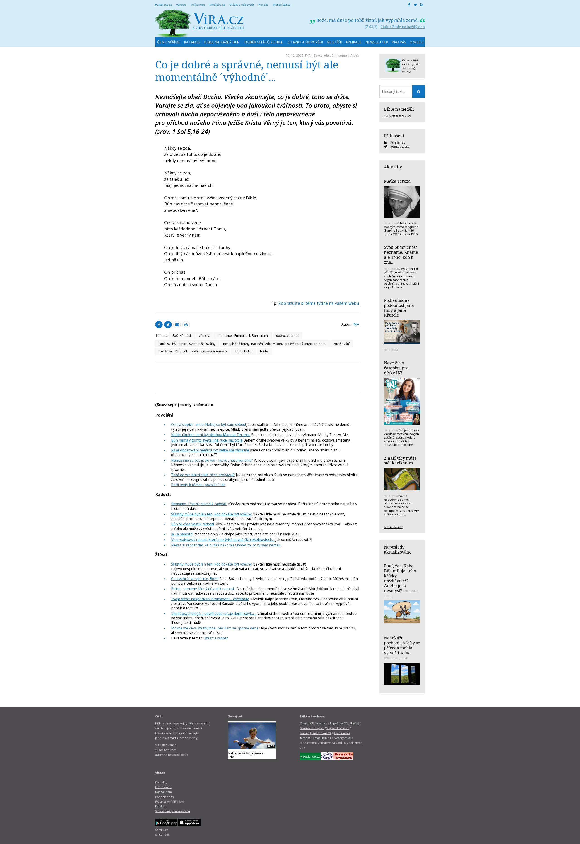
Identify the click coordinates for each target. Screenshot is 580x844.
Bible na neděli (399, 109)
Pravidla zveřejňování (169, 802)
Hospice (321, 723)
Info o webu (163, 787)
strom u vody (409, 68)
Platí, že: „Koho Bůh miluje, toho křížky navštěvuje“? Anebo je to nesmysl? (400, 578)
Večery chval (342, 738)
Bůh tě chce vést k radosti (192, 524)
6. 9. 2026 (405, 116)
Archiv (354, 55)
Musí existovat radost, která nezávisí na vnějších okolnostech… (223, 539)
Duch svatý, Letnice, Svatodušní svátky (187, 344)
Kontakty (161, 782)
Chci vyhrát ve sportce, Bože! (194, 578)
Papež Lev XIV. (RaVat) (344, 723)
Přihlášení (394, 135)
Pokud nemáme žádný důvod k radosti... (203, 588)
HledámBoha (308, 743)
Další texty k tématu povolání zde (198, 484)
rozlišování (342, 344)
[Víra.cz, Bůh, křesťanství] (199, 23)
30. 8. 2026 (391, 116)
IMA (308, 55)
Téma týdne (243, 351)
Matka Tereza (397, 181)
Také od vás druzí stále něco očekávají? (203, 474)
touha (264, 351)
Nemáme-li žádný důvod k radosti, (199, 503)
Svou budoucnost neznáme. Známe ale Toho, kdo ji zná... (401, 254)
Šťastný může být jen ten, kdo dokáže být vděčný (211, 514)
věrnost (204, 335)
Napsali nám (163, 792)
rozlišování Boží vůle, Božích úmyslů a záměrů (193, 351)
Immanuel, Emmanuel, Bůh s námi (243, 335)
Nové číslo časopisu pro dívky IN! (396, 367)
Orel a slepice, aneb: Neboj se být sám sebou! (208, 424)
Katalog (160, 806)
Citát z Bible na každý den (402, 26)
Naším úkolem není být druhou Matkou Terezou (210, 434)
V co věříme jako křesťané (172, 811)
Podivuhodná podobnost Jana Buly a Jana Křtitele (399, 308)
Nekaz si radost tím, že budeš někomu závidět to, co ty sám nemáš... (226, 545)
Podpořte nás (164, 797)
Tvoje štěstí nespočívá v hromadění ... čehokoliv (210, 598)
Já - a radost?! (182, 534)
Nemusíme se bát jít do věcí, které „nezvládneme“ (212, 460)
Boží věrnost (182, 335)
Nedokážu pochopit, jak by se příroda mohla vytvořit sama (402, 645)
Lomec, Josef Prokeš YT (315, 733)
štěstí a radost (216, 638)
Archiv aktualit (393, 527)
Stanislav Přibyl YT (312, 728)
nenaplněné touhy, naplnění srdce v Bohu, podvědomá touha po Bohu (274, 344)
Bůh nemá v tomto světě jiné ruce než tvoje (207, 440)
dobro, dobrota (287, 335)
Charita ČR (307, 723)
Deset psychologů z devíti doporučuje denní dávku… (213, 613)
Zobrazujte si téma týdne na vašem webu (318, 303)
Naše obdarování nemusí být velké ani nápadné (210, 450)
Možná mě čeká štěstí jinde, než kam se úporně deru (214, 628)
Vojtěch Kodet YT (337, 728)
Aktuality (393, 167)
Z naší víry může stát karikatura (400, 460)
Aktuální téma (335, 55)
